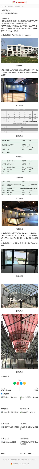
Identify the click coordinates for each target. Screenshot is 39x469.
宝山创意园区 (14, 13)
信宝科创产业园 (24, 438)
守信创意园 (4, 409)
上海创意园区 (19, 2)
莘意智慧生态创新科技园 (27, 453)
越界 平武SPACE (6, 390)
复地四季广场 (5, 438)
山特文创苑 (23, 423)
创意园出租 (17, 6)
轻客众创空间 (5, 423)
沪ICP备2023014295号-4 (29, 460)
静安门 (36, 390)
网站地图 (20, 460)
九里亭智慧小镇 (24, 409)
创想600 (3, 453)
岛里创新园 (5, 10)
